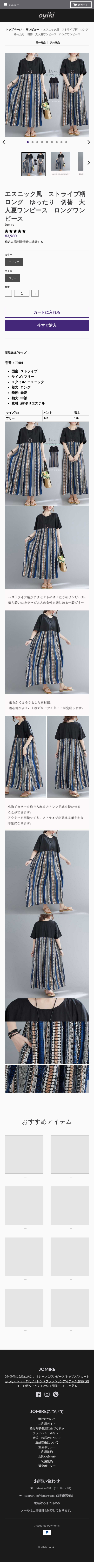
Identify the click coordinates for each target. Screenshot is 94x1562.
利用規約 (47, 1451)
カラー (8, 254)
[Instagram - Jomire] (47, 1394)
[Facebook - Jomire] (38, 1394)
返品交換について (47, 1442)
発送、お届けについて (47, 1438)
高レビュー (32, 29)
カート (83, 4)
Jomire (9, 224)
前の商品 (41, 42)
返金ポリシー (47, 1447)
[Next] (88, 142)
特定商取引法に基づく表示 (47, 1428)
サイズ (8, 271)
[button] (16, 231)
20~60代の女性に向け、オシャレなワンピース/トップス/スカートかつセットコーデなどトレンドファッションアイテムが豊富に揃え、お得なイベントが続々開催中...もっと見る (47, 1381)
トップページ (14, 29)
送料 (17, 241)
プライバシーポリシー (47, 1433)
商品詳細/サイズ (16, 352)
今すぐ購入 (47, 325)
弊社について (47, 1419)
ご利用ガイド (47, 1423)
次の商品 (55, 42)
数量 (7, 287)
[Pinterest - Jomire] (56, 1394)
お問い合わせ (47, 1456)
